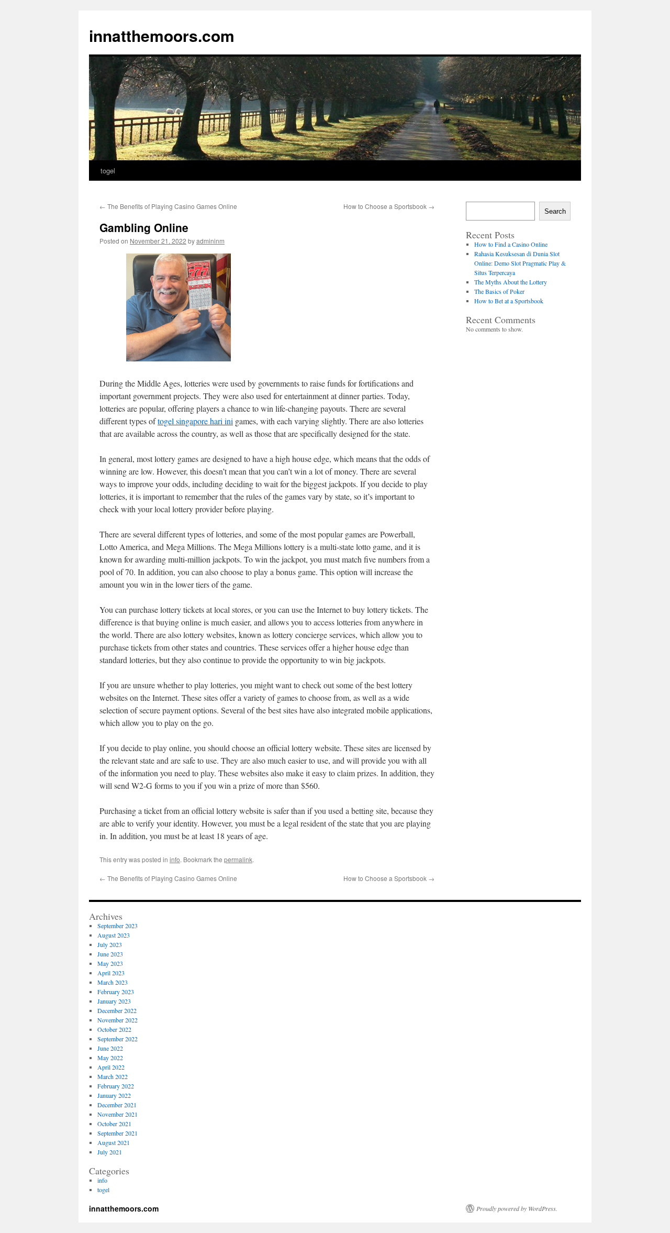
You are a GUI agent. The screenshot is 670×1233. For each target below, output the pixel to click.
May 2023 (110, 963)
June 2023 (110, 954)
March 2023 (112, 982)
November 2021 (117, 1114)
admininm (210, 240)
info (175, 859)
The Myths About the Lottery (510, 282)
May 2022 (110, 1057)
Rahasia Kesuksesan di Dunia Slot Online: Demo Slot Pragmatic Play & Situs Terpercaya (520, 263)
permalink (238, 859)
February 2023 (115, 991)
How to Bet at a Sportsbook (508, 300)
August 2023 (113, 935)
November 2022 (117, 1020)
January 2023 (114, 1001)
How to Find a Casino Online (511, 244)
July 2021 (109, 1152)
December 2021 (117, 1104)
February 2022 (115, 1086)
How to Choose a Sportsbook (388, 206)
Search (555, 211)
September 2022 (117, 1038)
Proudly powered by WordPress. (516, 1208)
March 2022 (112, 1076)
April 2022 (111, 1067)
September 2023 (117, 925)
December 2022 (117, 1010)
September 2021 (117, 1133)
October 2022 (114, 1029)
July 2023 (109, 944)
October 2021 (114, 1123)
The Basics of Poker (499, 291)
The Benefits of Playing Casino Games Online (168, 206)
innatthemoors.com (161, 35)
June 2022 (110, 1048)
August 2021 (113, 1142)
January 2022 (114, 1095)
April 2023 (111, 972)
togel (107, 170)
